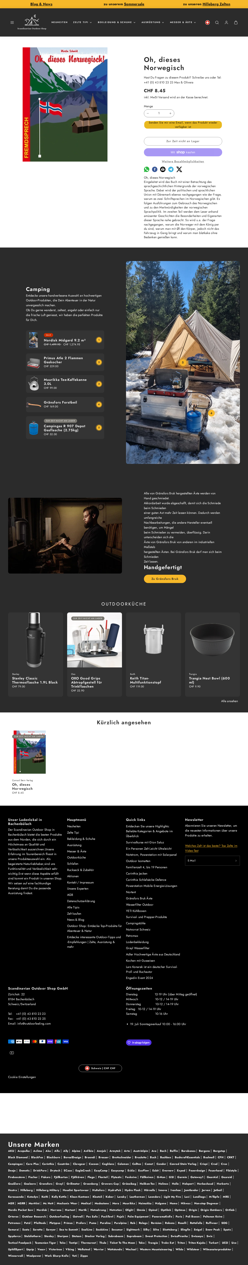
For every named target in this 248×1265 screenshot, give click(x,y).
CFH (221, 1157)
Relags (143, 1223)
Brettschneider (122, 1157)
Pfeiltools (40, 1223)
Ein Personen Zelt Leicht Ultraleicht (148, 848)
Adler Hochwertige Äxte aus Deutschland (153, 954)
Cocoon (94, 1164)
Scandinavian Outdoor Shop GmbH (38, 988)
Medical (86, 1203)
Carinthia (48, 1164)
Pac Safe (92, 1216)
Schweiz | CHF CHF (103, 1068)
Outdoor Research (34, 1216)
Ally (66, 1151)
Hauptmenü (76, 819)
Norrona (56, 1210)
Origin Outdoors (212, 1210)
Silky (146, 1230)
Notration (116, 1210)
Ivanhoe (176, 1190)
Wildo (180, 1249)
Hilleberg (27, 1190)
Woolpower (34, 1256)
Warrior (99, 1249)
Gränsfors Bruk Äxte (139, 898)
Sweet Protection (156, 1236)
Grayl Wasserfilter (137, 948)
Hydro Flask (133, 1190)
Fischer (33, 1177)
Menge (148, 106)
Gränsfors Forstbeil (60, 402)
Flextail (103, 1177)
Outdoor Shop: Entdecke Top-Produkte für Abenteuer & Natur (94, 928)
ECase (68, 1170)
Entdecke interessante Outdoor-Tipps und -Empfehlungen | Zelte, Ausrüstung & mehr (94, 942)
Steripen (63, 1236)
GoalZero (14, 1184)
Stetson (77, 1236)
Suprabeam (135, 1236)
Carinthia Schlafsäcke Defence (146, 880)
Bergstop (219, 1151)
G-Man (161, 1177)
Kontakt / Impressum (80, 882)
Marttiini (34, 1203)
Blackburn (54, 1157)
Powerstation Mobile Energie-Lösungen (151, 886)
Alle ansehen (229, 701)
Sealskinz (102, 1230)
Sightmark (133, 1230)
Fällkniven (147, 1177)
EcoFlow (144, 1170)
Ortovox (14, 1216)
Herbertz (223, 1184)
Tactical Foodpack (20, 1243)
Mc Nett (48, 1203)
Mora (116, 1203)
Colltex (137, 1164)
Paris (179, 1216)
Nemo (174, 1203)
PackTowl (107, 1216)
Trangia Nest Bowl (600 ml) (209, 680)
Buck (153, 1157)
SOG (224, 1223)
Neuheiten (59, 22)
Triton (181, 1243)
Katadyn (33, 1197)
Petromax (132, 936)
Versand (163, 97)
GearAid (213, 1177)
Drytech (55, 1170)
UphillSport (16, 1249)
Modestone (102, 1203)
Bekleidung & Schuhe (115, 22)
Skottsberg (170, 1230)
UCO (225, 1243)
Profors (81, 1223)
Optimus (180, 1210)
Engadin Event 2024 (139, 978)
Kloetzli (98, 1197)
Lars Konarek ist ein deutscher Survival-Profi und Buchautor (151, 969)
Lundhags (199, 1197)
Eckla (131, 1170)
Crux (224, 1164)
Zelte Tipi (80, 22)
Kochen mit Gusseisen (140, 960)
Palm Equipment (138, 1216)
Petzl (27, 1223)
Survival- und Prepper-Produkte (146, 917)
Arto (127, 1151)
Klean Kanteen (80, 1197)
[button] (12, 22)
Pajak (121, 1216)
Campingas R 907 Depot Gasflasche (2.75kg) (65, 428)
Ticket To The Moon (123, 1243)
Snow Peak (213, 1230)
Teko (63, 1243)
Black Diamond (18, 1157)
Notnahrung (98, 1210)
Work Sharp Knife (57, 1256)
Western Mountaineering (156, 1249)
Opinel (153, 1210)
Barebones (188, 1151)
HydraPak (115, 1190)
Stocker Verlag (95, 1236)
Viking (70, 1249)
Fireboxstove (17, 1177)
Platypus (55, 1223)
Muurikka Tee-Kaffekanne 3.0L (65, 381)
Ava (154, 1151)
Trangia (153, 1243)
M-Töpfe (214, 1197)
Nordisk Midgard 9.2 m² (65, 340)
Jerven (206, 1190)
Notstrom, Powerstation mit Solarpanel (151, 855)
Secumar (118, 1230)
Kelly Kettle (59, 1197)
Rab (133, 1223)
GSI (172, 1177)
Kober (110, 1197)
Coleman (124, 1164)
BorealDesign (73, 1157)
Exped (181, 1170)
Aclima (38, 1151)
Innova (163, 1190)
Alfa (57, 1151)
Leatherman (138, 1197)
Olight (129, 1210)
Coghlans (108, 1164)
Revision (156, 1223)
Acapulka (24, 1151)
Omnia (141, 1210)
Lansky (122, 1197)
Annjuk (102, 1151)
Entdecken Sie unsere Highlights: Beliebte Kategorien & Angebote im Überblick (149, 831)
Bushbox (166, 1157)
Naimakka (146, 1203)
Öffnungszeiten (139, 988)
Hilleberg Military (48, 1190)
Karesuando (16, 1197)
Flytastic (117, 1177)
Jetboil (218, 1190)
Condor (162, 1164)
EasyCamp (101, 1170)
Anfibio (89, 1151)
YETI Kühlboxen (136, 911)
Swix (210, 1236)
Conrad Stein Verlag (183, 1164)
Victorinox (56, 1249)
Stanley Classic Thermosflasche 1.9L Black (35, 680)
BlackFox (37, 1157)
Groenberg (91, 1184)
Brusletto (141, 1157)
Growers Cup (110, 1184)
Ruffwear (212, 1223)
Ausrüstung (151, 22)
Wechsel (131, 1249)
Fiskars (46, 1177)
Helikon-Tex (148, 1184)
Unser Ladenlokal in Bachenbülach (25, 821)
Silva (156, 1230)
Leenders (154, 1197)
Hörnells (150, 1190)
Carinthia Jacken (136, 873)
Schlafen (72, 863)
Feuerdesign (197, 1170)
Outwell (78, 1216)
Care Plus (33, 1164)
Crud (214, 1164)
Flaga (92, 1177)
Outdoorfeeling (59, 1216)
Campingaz (16, 1164)
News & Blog (75, 919)
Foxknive (131, 1177)
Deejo (12, 1170)
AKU (11, 1151)
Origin (193, 1210)
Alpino (76, 1151)
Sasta (26, 1230)
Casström (64, 1164)
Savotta (38, 1230)
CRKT (231, 1157)
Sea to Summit (69, 1230)
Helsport (188, 1184)
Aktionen (73, 876)
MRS (226, 1197)
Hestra (13, 1190)
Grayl (60, 1184)
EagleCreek (83, 1170)
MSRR (22, 1203)
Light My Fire (173, 1197)
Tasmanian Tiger (46, 1243)
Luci (187, 1197)
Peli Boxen (193, 1216)
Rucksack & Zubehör (80, 870)
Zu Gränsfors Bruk (164, 579)
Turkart (214, 1243)
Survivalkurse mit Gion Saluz (145, 842)
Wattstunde (115, 1249)
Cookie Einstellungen (22, 1077)
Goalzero (30, 1184)
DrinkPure (40, 1170)
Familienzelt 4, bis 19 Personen (146, 867)
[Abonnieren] (236, 861)
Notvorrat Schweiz (138, 929)
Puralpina (121, 1223)
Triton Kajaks (197, 1243)
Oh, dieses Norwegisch (22, 786)
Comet (149, 1164)
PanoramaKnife (162, 1216)
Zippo (84, 1256)
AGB (70, 895)
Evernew (168, 1170)
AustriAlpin (141, 1151)
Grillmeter (74, 1184)
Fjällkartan (61, 1177)
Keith (45, 1197)
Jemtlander (191, 1190)
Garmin (182, 1177)
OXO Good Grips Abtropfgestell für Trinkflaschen (86, 682)
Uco (234, 1243)
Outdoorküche (76, 857)
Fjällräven (78, 1177)
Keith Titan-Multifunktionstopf (145, 680)
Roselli (182, 1223)
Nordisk (42, 1210)
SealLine (87, 1230)
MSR (11, 1203)
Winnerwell (16, 1256)
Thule (103, 1243)
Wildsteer (193, 1249)
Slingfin (186, 1230)
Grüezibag (129, 1184)
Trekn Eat (168, 1243)
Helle (176, 1184)
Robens (170, 1223)
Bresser (104, 1157)
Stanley (49, 1236)
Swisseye (197, 1236)
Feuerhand (216, 1170)
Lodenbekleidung (137, 942)
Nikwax (186, 1203)
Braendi (90, 1157)
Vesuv (41, 1249)
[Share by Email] (163, 171)
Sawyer (51, 1230)
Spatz (227, 1230)
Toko (142, 1243)
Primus (69, 1223)
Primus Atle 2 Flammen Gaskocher (63, 360)
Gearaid (227, 1177)
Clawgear (79, 1164)
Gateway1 (197, 1177)
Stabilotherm (33, 1236)
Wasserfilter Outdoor (139, 904)
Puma (93, 1223)
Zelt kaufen (74, 913)
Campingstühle (136, 923)
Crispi (204, 1164)
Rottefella (196, 1223)
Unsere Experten (77, 888)
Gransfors (46, 1184)
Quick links (135, 819)
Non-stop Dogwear (206, 1203)
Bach (163, 1151)
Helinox (163, 1184)
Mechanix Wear (67, 1203)
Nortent (131, 892)
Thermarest (89, 1243)
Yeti (75, 1256)
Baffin (174, 1151)
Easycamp (118, 1170)
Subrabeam (116, 1236)
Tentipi (73, 1243)
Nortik (83, 1210)
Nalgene (161, 1203)
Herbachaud (205, 1184)
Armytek (115, 1151)
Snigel (198, 1230)
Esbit (156, 1170)
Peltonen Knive (213, 1216)
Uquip (30, 1249)
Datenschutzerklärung (81, 901)
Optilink (166, 1210)
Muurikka (129, 1203)
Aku (49, 1151)
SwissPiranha (180, 1236)
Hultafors (98, 1190)
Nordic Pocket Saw (21, 1210)
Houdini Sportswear (76, 1190)
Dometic (25, 1170)
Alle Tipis (73, 907)
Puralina (106, 1223)
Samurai (14, 1230)
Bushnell (209, 1157)
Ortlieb (230, 1210)
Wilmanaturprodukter (217, 1249)
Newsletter (194, 819)
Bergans (205, 1151)
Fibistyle (232, 1170)
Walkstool (84, 1249)
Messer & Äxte (181, 22)
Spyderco (14, 1236)
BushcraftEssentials (188, 1157)
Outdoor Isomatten (138, 861)
